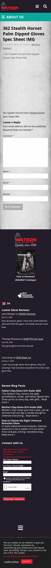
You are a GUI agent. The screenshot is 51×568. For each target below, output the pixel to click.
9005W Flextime (27, 313)
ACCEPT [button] (26, 561)
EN (8, 303)
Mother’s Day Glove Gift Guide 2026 (22, 407)
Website (6, 194)
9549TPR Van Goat (33, 339)
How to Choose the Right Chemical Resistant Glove (21, 422)
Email (6, 182)
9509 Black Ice (23, 357)
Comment (8, 136)
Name (6, 171)
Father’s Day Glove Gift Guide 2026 (21, 390)
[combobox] (25, 303)
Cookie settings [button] (11, 561)
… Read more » (31, 415)
